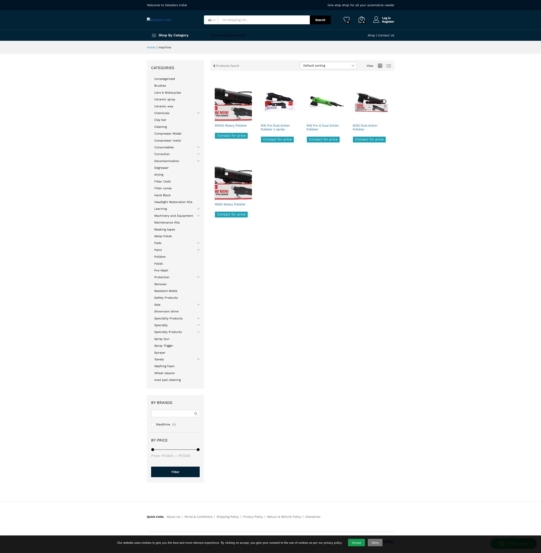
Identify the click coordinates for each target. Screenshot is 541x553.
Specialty (161, 325)
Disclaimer (313, 516)
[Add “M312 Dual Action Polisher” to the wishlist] (374, 116)
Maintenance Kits (167, 222)
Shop (371, 35)
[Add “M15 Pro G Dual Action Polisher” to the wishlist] (328, 116)
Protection (161, 277)
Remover (160, 284)
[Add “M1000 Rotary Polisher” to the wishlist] (236, 116)
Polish (158, 263)
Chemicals (161, 113)
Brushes (160, 85)
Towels (159, 359)
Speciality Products (168, 318)
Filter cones (163, 188)
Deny (375, 542)
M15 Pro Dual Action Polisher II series (275, 127)
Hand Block (162, 195)
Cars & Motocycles (167, 92)
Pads (157, 243)
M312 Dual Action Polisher (365, 127)
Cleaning (160, 126)
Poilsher (160, 256)
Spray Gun (161, 339)
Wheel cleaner (164, 373)
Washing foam (164, 366)
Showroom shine (166, 311)
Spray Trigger (163, 345)
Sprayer (159, 352)
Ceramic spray (164, 99)
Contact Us (386, 35)
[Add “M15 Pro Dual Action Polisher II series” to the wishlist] (282, 116)
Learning (160, 208)
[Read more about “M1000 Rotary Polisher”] (218, 116)
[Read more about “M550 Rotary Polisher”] (218, 195)
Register (388, 21)
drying (158, 174)
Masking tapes (164, 229)
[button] (246, 116)
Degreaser (161, 167)
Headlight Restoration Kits (173, 202)
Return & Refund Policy (284, 516)
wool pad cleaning (167, 379)
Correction (162, 154)
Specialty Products (168, 332)
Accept (356, 542)
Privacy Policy (253, 516)
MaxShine (163, 424)
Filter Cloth (162, 181)
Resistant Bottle (165, 291)
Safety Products (166, 297)
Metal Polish (163, 236)
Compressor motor (167, 140)
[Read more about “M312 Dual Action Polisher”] (356, 116)
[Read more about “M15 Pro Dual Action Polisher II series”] (264, 116)
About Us (173, 516)
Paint (158, 250)
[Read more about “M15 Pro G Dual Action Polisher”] (310, 116)
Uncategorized (164, 78)
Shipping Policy (228, 516)
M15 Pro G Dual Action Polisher (323, 127)
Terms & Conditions (198, 516)
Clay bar (160, 119)
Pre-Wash (161, 270)
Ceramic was (163, 106)
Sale (157, 304)
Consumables (164, 147)
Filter (175, 472)
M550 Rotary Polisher (230, 204)
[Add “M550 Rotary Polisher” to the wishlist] (236, 195)
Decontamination (166, 161)
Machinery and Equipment (173, 215)
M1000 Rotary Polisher (231, 125)
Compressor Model (167, 133)
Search (320, 20)
